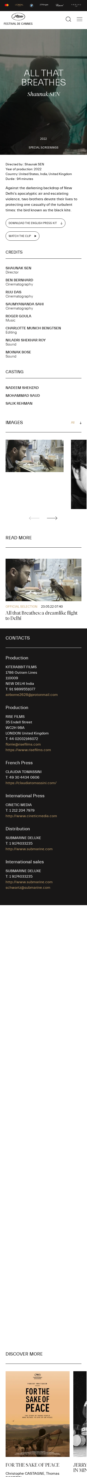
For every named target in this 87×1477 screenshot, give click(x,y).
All (72, 423)
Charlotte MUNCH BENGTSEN (33, 328)
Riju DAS (13, 292)
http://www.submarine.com (29, 849)
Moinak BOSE (18, 352)
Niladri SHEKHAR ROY (26, 340)
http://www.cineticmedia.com (31, 816)
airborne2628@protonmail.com (32, 695)
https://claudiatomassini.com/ (31, 783)
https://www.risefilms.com (28, 750)
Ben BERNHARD (19, 280)
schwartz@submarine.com (28, 888)
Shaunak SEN (18, 268)
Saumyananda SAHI (25, 304)
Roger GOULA (18, 316)
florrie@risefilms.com (23, 744)
